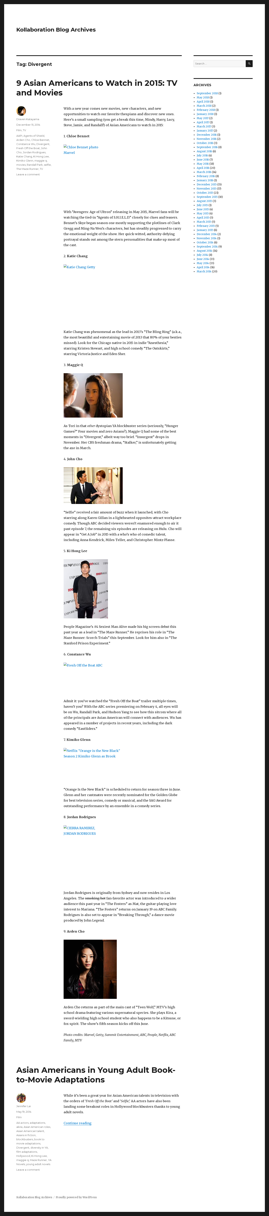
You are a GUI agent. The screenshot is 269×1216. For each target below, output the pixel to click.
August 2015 (204, 201)
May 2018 (203, 97)
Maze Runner (38, 1160)
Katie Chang (24, 156)
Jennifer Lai (23, 1106)
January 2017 (205, 130)
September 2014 (207, 246)
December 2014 (207, 234)
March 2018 (204, 105)
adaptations (37, 1122)
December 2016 (207, 134)
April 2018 (203, 101)
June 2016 (203, 159)
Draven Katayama (27, 119)
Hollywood (23, 1155)
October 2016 (205, 143)
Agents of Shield (33, 135)
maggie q (40, 160)
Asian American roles (37, 1126)
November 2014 (207, 238)
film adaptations (26, 1151)
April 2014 (203, 267)
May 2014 (203, 263)
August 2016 (204, 151)
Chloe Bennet (40, 139)
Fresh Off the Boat (28, 148)
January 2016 (205, 180)
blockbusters (24, 1139)
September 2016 (207, 147)
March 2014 (204, 271)
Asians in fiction (26, 1135)
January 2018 (205, 114)
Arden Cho (23, 139)
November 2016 (206, 139)
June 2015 (203, 209)
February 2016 (206, 176)
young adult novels (38, 1164)
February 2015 (206, 226)
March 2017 (204, 126)
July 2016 (202, 155)
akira (19, 1126)
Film (19, 130)
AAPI (19, 135)
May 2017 (203, 118)
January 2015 (205, 230)
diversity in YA (39, 1147)
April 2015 (203, 217)
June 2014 (203, 259)
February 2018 (206, 110)
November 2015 (206, 188)
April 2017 (203, 122)
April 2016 (203, 168)
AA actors (22, 1122)
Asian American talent (30, 1131)
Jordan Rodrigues (34, 152)
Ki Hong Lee (41, 156)
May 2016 (203, 163)
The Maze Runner (27, 168)
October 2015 (205, 192)
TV (24, 130)
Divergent (42, 144)
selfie (47, 164)
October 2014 (205, 242)
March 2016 (204, 172)
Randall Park (35, 164)
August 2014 (204, 250)
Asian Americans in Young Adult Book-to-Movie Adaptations (95, 1074)
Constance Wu (25, 144)
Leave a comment (28, 174)
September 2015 (207, 197)
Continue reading (77, 1123)
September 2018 (207, 93)
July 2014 (202, 255)
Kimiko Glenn (24, 160)
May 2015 (203, 213)
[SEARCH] (249, 63)
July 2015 (202, 205)
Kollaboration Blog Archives (56, 29)
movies (21, 164)
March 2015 (204, 221)
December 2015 (207, 184)
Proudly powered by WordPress (76, 1197)
